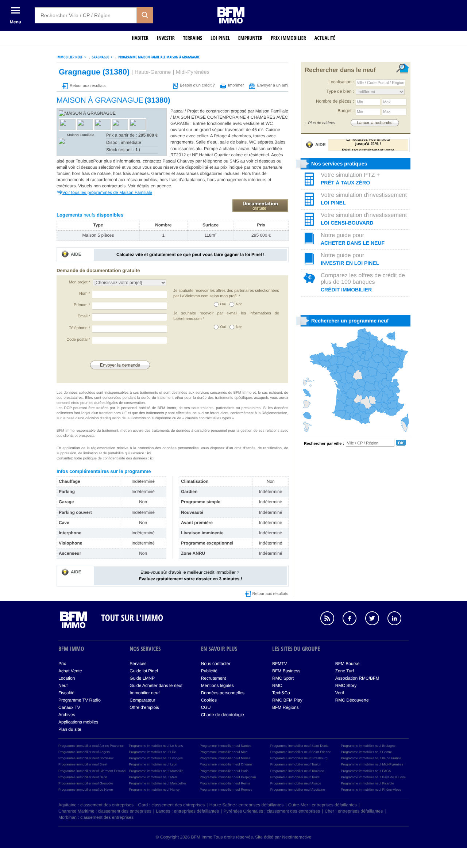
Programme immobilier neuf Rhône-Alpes (371, 789)
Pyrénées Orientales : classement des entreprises (272, 811)
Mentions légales (217, 685)
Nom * (84, 293)
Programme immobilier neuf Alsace (295, 783)
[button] (145, 15)
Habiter (140, 38)
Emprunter (250, 38)
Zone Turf (344, 670)
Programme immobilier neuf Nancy (154, 789)
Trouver (374, 122)
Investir (166, 38)
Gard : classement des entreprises (171, 804)
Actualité (324, 38)
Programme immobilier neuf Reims (225, 783)
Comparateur (142, 700)
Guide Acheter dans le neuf (156, 685)
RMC (277, 685)
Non (239, 304)
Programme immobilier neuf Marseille (156, 771)
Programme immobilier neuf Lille (152, 752)
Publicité (209, 670)
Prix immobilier (288, 38)
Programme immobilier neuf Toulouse (297, 771)
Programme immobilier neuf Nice (223, 752)
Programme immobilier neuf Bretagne (368, 746)
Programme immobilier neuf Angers (84, 752)
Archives (66, 714)
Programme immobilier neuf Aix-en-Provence (91, 746)
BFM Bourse (347, 663)
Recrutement (213, 678)
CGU (206, 707)
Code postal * (78, 339)
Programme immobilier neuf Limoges (156, 758)
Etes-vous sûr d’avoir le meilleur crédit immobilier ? (190, 575)
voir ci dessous (261, 161)
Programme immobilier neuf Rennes (226, 789)
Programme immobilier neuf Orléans (226, 764)
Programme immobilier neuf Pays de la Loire (373, 777)
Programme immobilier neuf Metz (153, 777)
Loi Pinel (220, 38)
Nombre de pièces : (335, 101)
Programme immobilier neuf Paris (224, 771)
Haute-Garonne (153, 72)
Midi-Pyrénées (192, 72)
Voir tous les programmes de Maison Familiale (107, 192)
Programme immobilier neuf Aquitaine (297, 789)
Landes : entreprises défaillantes (187, 811)
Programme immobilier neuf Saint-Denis (299, 746)
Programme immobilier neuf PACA (366, 771)
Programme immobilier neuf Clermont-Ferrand (92, 771)
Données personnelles (222, 692)
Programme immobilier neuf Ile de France (371, 758)
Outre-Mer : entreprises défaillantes (322, 804)
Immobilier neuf (144, 692)
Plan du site (69, 729)
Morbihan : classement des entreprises (96, 817)
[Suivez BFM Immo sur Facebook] (353, 619)
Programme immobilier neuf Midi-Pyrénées (372, 764)
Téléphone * (79, 328)
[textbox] (86, 15)
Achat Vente (70, 670)
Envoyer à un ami (272, 85)
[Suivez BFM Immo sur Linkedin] (398, 619)
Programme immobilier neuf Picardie (367, 783)
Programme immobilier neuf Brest (82, 764)
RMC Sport (283, 678)
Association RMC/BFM (357, 678)
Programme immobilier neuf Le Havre (85, 789)
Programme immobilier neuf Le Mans (156, 746)
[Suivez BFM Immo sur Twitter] (375, 619)
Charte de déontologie (222, 714)
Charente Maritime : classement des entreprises (104, 811)
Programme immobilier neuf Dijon (82, 777)
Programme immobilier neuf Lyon (153, 764)
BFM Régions (285, 707)
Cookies (209, 700)
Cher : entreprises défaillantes (354, 811)
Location (66, 678)
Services (138, 663)
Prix (62, 663)
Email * (84, 316)
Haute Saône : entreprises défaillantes (246, 804)
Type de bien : (340, 91)
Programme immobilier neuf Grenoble (85, 783)
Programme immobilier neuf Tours (295, 777)
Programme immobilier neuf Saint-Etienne (300, 752)
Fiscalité (66, 692)
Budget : (345, 110)
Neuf (62, 685)
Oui (223, 304)
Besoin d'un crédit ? (197, 85)
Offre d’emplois (144, 707)
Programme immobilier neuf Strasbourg (299, 758)
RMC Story (346, 685)
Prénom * (82, 305)
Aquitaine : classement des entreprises (96, 804)
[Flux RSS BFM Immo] (330, 619)
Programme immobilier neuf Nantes (225, 746)
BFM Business (286, 670)
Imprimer (236, 85)
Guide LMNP (142, 678)
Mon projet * (79, 282)
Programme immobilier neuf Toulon (295, 764)
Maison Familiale (80, 135)
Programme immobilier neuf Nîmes (225, 758)
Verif (339, 692)
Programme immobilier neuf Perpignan (228, 777)
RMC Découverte (352, 700)
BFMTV (279, 663)
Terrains (192, 38)
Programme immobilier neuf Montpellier (157, 783)
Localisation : (341, 81)
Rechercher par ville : (324, 444)
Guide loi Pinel (144, 670)
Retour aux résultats (87, 86)
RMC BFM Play (287, 700)
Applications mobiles (78, 722)
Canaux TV (69, 707)
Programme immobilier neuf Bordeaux (86, 758)
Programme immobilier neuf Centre (366, 752)
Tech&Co (281, 692)
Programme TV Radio (79, 700)
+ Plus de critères (320, 123)
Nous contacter (216, 663)
